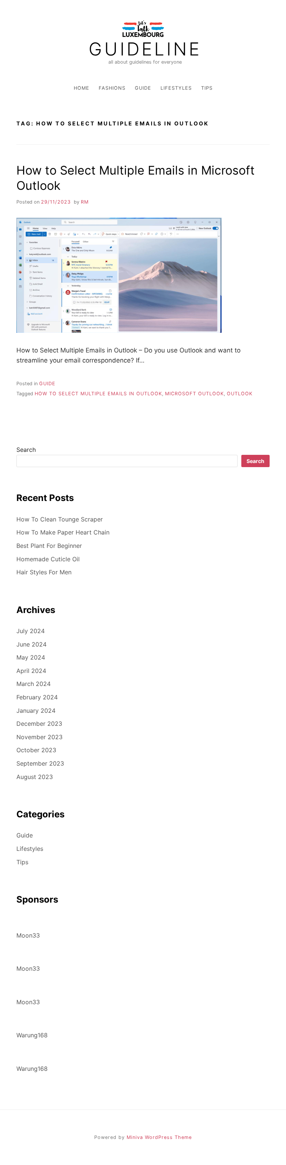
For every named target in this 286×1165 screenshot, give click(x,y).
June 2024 (31, 644)
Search (26, 449)
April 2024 (31, 670)
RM (85, 202)
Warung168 (32, 1035)
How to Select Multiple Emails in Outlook (98, 393)
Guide (143, 88)
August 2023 (34, 777)
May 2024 (30, 657)
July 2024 (30, 631)
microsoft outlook (194, 393)
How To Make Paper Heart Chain (62, 532)
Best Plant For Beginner (49, 545)
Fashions (112, 88)
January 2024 (35, 710)
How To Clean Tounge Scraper (59, 519)
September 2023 (40, 763)
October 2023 (36, 750)
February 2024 (37, 697)
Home (81, 88)
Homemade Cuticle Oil (48, 559)
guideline (145, 49)
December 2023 (39, 723)
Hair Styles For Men (44, 572)
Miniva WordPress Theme (159, 1137)
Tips (207, 88)
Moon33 (28, 935)
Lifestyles (176, 88)
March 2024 (33, 683)
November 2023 (39, 737)
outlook (239, 393)
